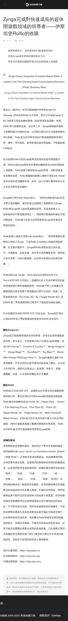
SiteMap (56, 615)
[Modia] (34, 4)
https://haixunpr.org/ (30, 555)
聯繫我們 (44, 615)
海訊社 (21, 40)
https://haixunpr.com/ (30, 561)
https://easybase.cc (30, 550)
